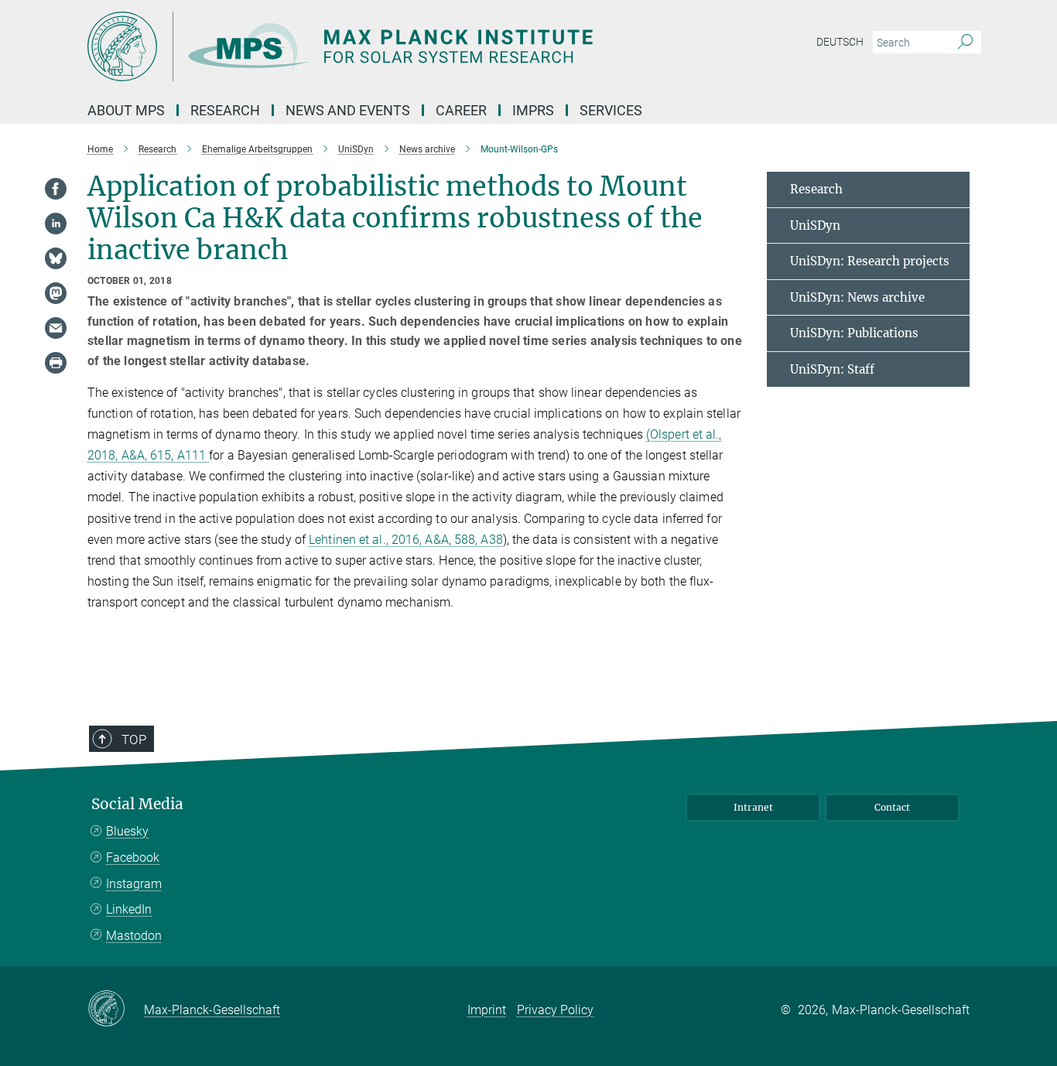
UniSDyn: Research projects (869, 261)
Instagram (134, 883)
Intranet (753, 807)
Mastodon (134, 935)
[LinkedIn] (55, 223)
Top (133, 739)
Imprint (486, 1010)
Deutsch (840, 42)
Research (816, 189)
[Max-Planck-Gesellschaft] (115, 1009)
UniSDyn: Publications (854, 333)
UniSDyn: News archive (857, 297)
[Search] (965, 42)
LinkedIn (129, 909)
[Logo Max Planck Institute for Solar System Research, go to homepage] (377, 46)
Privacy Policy (555, 1010)
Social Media (137, 804)
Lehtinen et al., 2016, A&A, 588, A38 (406, 539)
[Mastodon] (55, 293)
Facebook (132, 857)
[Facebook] (55, 188)
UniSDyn (815, 225)
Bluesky (127, 831)
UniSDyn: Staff (832, 369)
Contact (892, 807)
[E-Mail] (55, 328)
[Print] (55, 362)
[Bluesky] (55, 258)
